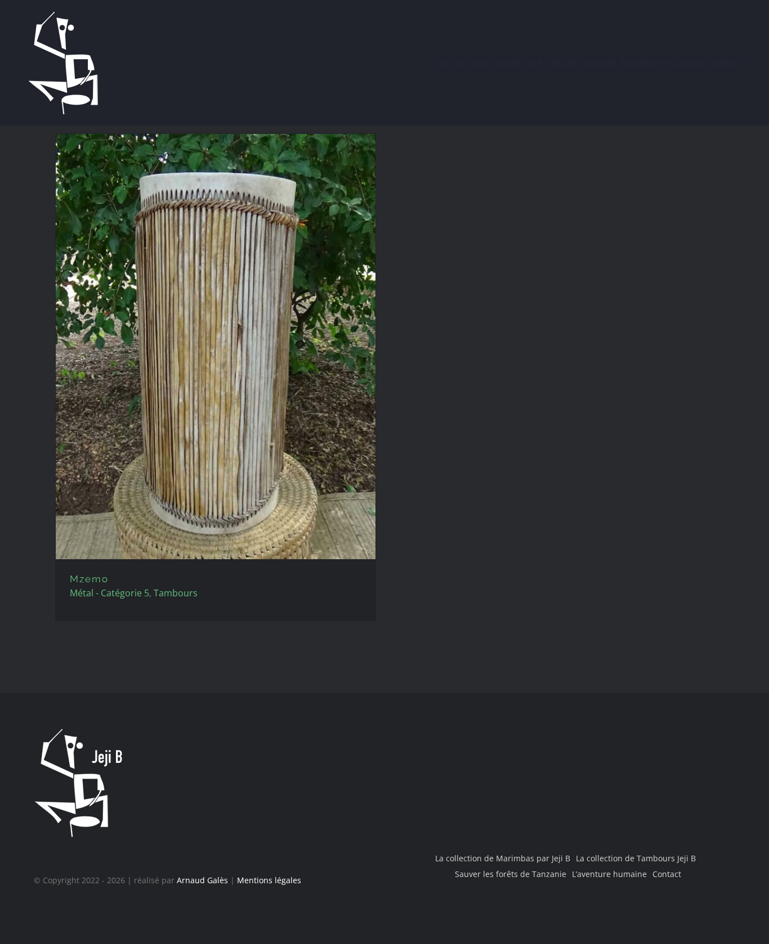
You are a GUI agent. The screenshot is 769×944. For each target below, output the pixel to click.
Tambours (176, 593)
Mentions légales (269, 880)
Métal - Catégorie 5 (109, 593)
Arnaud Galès (202, 880)
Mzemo (89, 579)
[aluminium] (215, 346)
